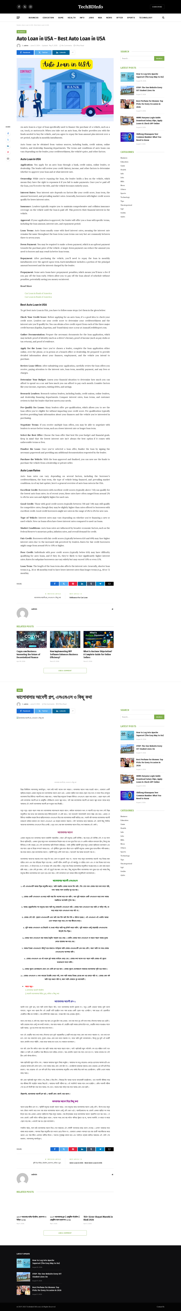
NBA (100, 17)
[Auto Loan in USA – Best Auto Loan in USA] (65, 89)
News (109, 17)
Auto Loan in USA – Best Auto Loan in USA (86, 1163)
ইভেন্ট (122, 209)
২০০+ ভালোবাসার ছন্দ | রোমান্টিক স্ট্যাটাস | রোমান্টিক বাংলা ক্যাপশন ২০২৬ (65, 1218)
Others (123, 189)
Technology (145, 17)
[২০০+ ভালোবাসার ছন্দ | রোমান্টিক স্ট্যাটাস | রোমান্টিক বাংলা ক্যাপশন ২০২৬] (65, 1204)
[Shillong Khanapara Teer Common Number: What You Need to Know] (127, 137)
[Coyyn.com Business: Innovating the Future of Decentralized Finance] (32, 639)
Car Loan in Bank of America (38, 293)
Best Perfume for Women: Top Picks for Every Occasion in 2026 (149, 104)
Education (48, 17)
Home (19, 25)
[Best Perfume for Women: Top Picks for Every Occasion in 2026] (127, 104)
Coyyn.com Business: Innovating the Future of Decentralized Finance (28, 654)
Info (82, 17)
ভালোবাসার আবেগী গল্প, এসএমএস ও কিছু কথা (47, 597)
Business (34, 17)
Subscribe (157, 7)
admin (26, 45)
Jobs (91, 17)
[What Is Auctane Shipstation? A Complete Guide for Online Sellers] (98, 639)
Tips (122, 201)
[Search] (163, 17)
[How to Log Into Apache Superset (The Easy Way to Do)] (127, 77)
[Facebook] (8, 133)
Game (61, 17)
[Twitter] (8, 139)
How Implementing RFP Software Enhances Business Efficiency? (64, 654)
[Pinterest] (8, 152)
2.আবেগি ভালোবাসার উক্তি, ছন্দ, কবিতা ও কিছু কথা (42, 993)
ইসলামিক (123, 213)
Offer (119, 17)
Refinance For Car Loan (79, 597)
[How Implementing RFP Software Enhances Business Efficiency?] (65, 639)
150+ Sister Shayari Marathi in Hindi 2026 (98, 1218)
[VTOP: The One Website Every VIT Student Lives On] (127, 90)
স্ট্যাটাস (123, 217)
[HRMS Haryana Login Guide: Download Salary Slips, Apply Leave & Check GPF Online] (127, 120)
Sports (131, 17)
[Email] (8, 158)
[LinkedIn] (8, 145)
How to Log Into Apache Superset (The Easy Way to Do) (150, 75)
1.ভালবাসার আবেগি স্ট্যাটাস (34, 990)
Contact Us (160, 1307)
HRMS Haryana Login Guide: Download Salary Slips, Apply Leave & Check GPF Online (149, 120)
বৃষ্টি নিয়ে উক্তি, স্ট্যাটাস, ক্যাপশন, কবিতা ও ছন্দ (47, 1163)
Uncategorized (126, 205)
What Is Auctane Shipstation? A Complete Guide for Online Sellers (97, 654)
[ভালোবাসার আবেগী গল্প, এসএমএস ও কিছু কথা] (65, 748)
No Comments (67, 45)
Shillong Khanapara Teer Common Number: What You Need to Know (148, 137)
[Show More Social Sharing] (72, 52)
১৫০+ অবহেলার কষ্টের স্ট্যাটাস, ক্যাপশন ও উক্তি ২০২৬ (31, 1218)
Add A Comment (65, 671)
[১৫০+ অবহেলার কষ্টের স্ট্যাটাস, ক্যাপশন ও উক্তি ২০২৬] (32, 1204)
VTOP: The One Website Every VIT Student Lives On (149, 89)
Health (72, 17)
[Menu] (18, 17)
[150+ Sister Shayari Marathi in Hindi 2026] (98, 1204)
